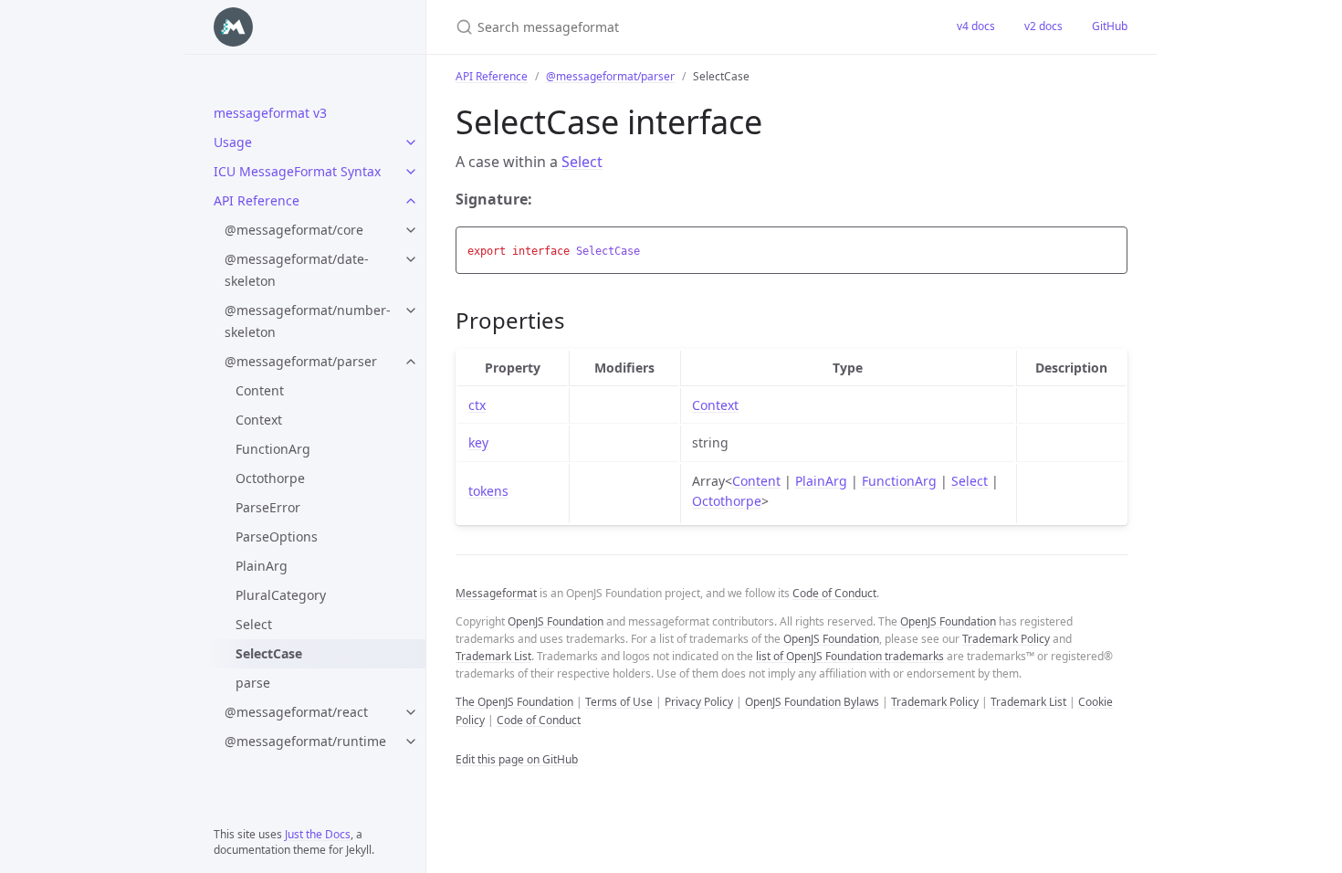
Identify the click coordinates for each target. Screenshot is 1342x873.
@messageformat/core (294, 229)
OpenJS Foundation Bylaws (812, 702)
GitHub (1109, 26)
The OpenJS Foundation (514, 702)
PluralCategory (281, 595)
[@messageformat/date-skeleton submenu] (410, 259)
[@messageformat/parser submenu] (410, 361)
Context (259, 419)
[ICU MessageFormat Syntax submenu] (410, 171)
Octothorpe (270, 478)
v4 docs (976, 26)
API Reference (256, 200)
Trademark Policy (1006, 639)
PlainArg (262, 565)
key (478, 442)
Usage (233, 142)
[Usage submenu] (410, 142)
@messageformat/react (296, 711)
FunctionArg (273, 449)
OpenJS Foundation (555, 621)
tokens (488, 491)
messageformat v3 (270, 112)
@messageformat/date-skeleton (297, 269)
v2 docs (1043, 26)
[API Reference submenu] (410, 201)
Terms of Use (619, 702)
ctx (477, 405)
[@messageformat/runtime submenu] (410, 741)
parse (253, 682)
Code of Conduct (834, 593)
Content (260, 390)
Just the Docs (318, 834)
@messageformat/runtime (305, 741)
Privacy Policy (699, 702)
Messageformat (496, 593)
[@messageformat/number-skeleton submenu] (410, 310)
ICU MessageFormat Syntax (297, 171)
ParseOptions (277, 536)
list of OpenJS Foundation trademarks (850, 656)
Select (254, 624)
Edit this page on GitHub (517, 759)
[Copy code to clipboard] (1111, 245)
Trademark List (493, 656)
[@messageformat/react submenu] (410, 712)
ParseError (268, 507)
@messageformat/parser (301, 361)
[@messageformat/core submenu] (410, 230)
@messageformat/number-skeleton (308, 321)
